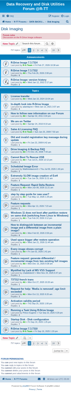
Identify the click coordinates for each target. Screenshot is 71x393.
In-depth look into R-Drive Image (30, 104)
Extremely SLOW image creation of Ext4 (34, 175)
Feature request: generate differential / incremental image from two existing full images (39, 260)
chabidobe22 (28, 273)
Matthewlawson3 (30, 169)
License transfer (20, 96)
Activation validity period (25, 301)
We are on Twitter (21, 121)
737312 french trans (22, 279)
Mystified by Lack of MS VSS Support (33, 270)
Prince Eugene (29, 313)
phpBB (26, 386)
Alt (24, 73)
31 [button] (53, 50)
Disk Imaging (12, 29)
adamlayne (28, 107)
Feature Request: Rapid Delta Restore (32, 185)
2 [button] (33, 50)
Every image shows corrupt (27, 249)
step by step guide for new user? (30, 194)
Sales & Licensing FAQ (24, 129)
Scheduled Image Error (24, 166)
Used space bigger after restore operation (35, 239)
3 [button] (37, 50)
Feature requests (20, 203)
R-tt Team (27, 65)
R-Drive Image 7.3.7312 (24, 70)
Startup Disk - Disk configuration (30, 319)
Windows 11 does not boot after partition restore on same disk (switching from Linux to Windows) (39, 214)
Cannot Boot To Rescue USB (27, 157)
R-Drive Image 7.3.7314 (24, 62)
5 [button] (46, 50)
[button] (24, 50)
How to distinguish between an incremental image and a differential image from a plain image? (36, 227)
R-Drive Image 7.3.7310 (24, 328)
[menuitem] (10, 16)
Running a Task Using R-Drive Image (32, 310)
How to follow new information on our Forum (37, 113)
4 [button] (42, 50)
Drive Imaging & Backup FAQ (28, 149)
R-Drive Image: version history (28, 79)
